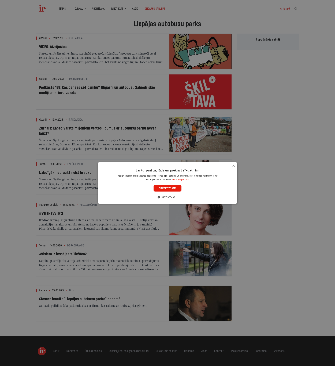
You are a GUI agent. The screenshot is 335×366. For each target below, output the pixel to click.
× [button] (233, 166)
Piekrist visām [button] (167, 188)
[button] (167, 197)
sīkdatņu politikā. (180, 179)
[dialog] (167, 183)
